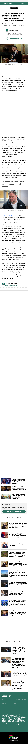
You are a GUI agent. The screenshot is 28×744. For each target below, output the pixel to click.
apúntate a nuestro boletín (14, 511)
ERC (2, 289)
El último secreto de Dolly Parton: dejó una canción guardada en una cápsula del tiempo (17, 593)
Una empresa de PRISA (14, 737)
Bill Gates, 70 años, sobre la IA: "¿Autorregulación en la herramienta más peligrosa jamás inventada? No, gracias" (17, 535)
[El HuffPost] (9, 3)
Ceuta (8, 1)
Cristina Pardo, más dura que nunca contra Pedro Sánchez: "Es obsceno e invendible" (18, 481)
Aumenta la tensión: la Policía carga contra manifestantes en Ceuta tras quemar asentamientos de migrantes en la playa (18, 573)
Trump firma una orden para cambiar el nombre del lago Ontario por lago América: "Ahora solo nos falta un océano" (18, 564)
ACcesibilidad (17, 707)
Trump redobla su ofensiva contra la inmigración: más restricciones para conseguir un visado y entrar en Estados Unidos (18, 525)
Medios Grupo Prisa (14, 740)
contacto (4, 703)
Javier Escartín (14, 30)
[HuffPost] (6, 695)
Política (14, 8)
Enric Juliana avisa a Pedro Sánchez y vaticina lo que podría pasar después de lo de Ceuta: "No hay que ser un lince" (17, 613)
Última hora (22, 4)
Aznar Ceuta (13, 1)
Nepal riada (19, 1)
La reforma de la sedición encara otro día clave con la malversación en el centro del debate (19, 489)
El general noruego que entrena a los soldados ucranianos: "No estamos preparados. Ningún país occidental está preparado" (18, 554)
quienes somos (5, 701)
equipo (3, 699)
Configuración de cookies (20, 699)
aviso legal (16, 703)
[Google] (19, 30)
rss (2, 707)
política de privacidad (19, 705)
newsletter (4, 705)
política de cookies (18, 701)
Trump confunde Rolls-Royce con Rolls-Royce (17, 544)
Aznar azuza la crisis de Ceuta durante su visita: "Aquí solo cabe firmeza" (19, 673)
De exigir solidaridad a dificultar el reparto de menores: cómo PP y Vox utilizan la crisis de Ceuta (18, 583)
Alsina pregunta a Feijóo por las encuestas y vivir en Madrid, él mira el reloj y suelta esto (19, 496)
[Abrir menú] (2, 4)
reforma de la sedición (10, 215)
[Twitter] (21, 30)
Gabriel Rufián (8, 289)
